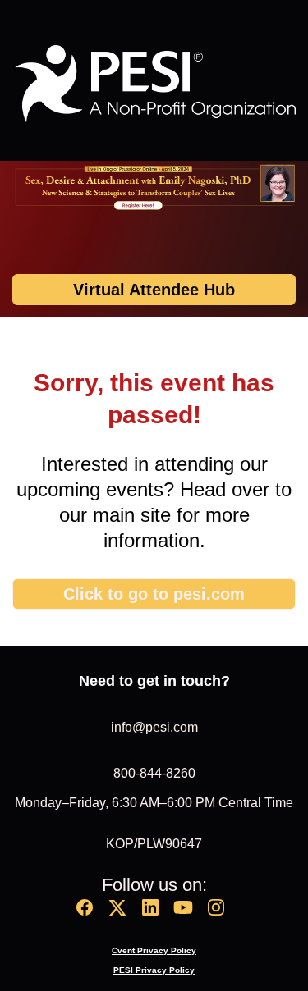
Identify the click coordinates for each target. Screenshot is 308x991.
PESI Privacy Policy (154, 970)
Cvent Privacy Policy (154, 950)
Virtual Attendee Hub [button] (154, 290)
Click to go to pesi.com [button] (154, 594)
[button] (88, 913)
